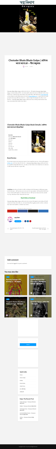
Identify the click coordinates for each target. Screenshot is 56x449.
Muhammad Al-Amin (36, 292)
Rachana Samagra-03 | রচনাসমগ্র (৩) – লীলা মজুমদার (13, 280)
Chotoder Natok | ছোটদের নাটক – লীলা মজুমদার (39, 303)
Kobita (21, 380)
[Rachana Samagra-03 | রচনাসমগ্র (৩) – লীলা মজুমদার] (16, 284)
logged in (15, 263)
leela (8, 299)
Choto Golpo (22, 377)
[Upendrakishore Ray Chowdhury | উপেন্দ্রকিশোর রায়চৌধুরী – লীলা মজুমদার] (40, 284)
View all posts (17, 221)
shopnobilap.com (33, 96)
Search (28, 344)
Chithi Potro (22, 386)
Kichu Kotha (22, 383)
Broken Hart (34, 315)
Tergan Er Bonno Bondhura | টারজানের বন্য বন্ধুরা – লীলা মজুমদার (15, 303)
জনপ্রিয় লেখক (9, 163)
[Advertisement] (28, 43)
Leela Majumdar (44, 94)
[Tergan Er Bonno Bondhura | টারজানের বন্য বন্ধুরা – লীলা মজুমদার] (16, 307)
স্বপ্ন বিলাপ (26, 66)
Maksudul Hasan (11, 292)
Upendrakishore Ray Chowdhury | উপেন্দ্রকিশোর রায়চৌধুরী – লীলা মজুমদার (38, 282)
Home (21, 374)
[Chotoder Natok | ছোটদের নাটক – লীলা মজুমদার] (40, 307)
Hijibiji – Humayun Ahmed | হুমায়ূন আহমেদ (28, 406)
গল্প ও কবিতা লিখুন (22, 389)
